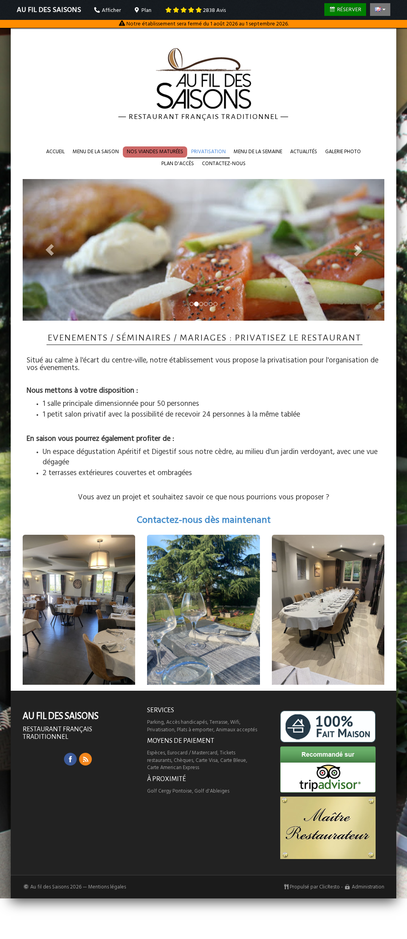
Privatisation (208, 151)
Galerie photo (343, 151)
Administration (368, 886)
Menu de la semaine (258, 151)
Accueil (55, 151)
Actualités (303, 151)
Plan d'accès (177, 163)
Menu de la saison (96, 151)
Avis (214, 10)
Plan (145, 10)
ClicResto (329, 886)
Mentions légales (107, 886)
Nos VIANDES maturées (155, 151)
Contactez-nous (224, 163)
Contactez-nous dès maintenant (204, 520)
